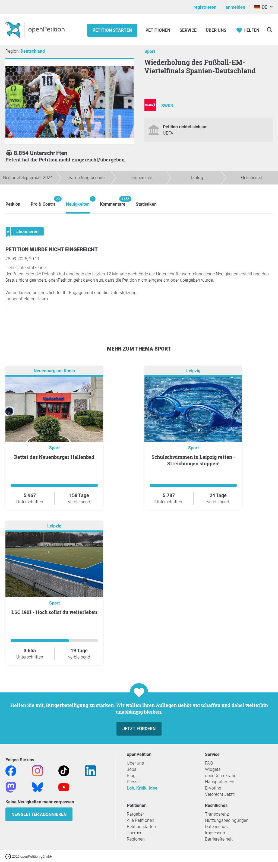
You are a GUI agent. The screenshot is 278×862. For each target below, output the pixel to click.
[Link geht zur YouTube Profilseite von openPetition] (63, 787)
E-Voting (213, 788)
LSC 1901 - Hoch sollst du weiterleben (54, 612)
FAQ (209, 763)
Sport (149, 51)
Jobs (131, 769)
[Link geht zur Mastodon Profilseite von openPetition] (10, 787)
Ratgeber (135, 814)
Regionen (136, 839)
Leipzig (193, 371)
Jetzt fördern (139, 728)
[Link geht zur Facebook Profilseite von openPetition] (10, 770)
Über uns (135, 763)
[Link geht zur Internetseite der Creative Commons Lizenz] (8, 856)
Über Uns (216, 30)
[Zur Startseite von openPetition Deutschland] (35, 30)
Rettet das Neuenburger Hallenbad (54, 457)
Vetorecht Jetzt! (220, 794)
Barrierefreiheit (219, 839)
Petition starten (112, 30)
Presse (133, 781)
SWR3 (167, 105)
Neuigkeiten (78, 202)
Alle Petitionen (140, 820)
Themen (135, 832)
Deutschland (33, 51)
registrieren (205, 7)
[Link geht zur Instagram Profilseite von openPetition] (37, 770)
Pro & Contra (43, 202)
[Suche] (269, 30)
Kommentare (112, 202)
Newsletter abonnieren (39, 814)
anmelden (235, 7)
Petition (12, 204)
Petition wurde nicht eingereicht (51, 249)
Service (188, 30)
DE (263, 7)
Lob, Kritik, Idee (142, 788)
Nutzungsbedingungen (226, 820)
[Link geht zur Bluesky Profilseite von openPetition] (37, 787)
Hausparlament (220, 781)
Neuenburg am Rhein (54, 371)
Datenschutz (217, 826)
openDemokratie (220, 775)
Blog (131, 775)
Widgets (212, 769)
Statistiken (146, 204)
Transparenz (217, 814)
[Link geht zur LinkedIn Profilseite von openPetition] (90, 770)
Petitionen (158, 30)
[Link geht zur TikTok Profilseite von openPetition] (63, 770)
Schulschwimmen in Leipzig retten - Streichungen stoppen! (193, 460)
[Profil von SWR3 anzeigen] (150, 109)
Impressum (215, 832)
